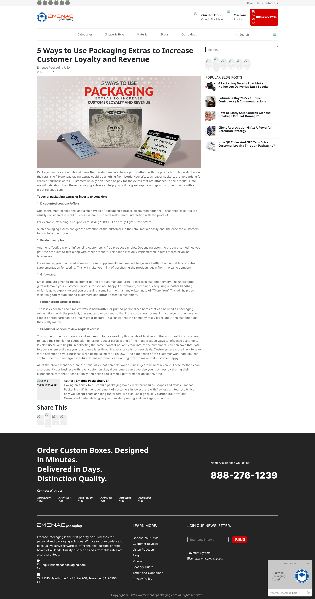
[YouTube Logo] (127, 499)
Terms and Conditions (148, 573)
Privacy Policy (142, 578)
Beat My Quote (143, 567)
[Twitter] (45, 3)
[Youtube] (62, 3)
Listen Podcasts (144, 549)
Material (142, 34)
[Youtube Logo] (239, 64)
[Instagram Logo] (231, 64)
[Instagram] (50, 3)
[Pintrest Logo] (108, 499)
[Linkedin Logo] (63, 420)
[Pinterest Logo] (55, 420)
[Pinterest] (56, 3)
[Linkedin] (67, 3)
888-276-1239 (244, 475)
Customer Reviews (145, 544)
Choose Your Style (145, 538)
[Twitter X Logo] (48, 420)
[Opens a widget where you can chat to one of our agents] (290, 578)
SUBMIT (239, 539)
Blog (136, 555)
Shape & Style (114, 34)
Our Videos (189, 34)
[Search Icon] (274, 37)
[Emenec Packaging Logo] (55, 17)
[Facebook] (39, 3)
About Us (252, 3)
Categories (84, 34)
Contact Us (270, 3)
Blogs (165, 34)
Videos (137, 561)
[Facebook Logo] (40, 420)
